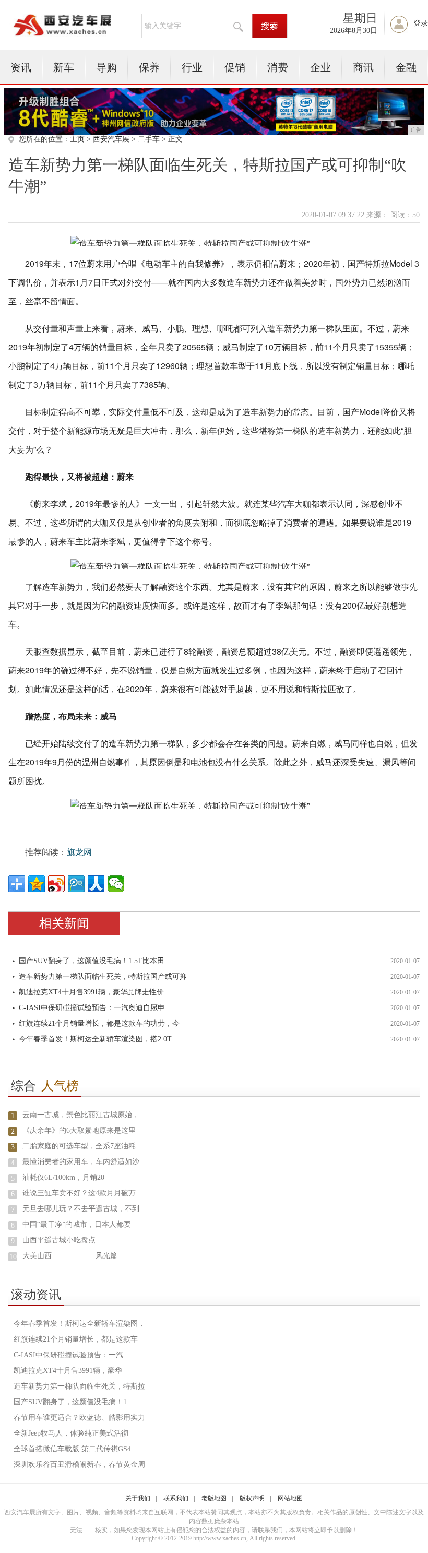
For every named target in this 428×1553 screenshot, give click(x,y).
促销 (234, 67)
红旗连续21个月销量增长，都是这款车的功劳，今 (99, 1023)
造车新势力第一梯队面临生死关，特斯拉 (79, 1386)
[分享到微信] (116, 883)
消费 (277, 67)
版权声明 (252, 1498)
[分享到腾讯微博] (76, 883)
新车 (63, 67)
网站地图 (290, 1498)
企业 (320, 67)
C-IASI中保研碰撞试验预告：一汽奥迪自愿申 (92, 1008)
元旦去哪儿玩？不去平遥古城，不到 (80, 1209)
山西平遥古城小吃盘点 (59, 1240)
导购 (106, 67)
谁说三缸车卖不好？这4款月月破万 (79, 1193)
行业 (192, 67)
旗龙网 (79, 852)
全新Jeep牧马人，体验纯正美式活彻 (71, 1433)
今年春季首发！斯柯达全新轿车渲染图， (79, 1323)
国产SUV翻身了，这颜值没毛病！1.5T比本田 (91, 961)
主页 (77, 139)
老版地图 (214, 1498)
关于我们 (137, 1498)
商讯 (363, 67)
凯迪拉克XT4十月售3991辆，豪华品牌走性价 (91, 992)
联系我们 (175, 1498)
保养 (149, 67)
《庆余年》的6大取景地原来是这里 (79, 1130)
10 (13, 1257)
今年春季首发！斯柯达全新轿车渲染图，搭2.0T (95, 1039)
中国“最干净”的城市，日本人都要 (76, 1224)
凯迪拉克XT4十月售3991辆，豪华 (68, 1370)
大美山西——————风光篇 (69, 1256)
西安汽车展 (111, 139)
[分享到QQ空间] (36, 883)
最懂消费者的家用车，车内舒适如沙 (80, 1162)
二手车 (149, 139)
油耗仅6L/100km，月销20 (63, 1177)
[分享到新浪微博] (56, 883)
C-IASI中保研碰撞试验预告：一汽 (68, 1355)
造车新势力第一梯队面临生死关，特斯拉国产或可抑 (103, 976)
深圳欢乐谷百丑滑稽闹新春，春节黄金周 (79, 1464)
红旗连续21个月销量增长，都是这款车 (76, 1339)
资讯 (20, 67)
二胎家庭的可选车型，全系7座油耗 (79, 1146)
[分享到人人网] (96, 883)
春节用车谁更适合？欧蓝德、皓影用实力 (79, 1417)
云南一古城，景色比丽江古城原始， (80, 1115)
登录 (420, 23)
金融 (406, 67)
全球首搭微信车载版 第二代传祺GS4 (72, 1449)
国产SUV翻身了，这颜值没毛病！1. (71, 1402)
